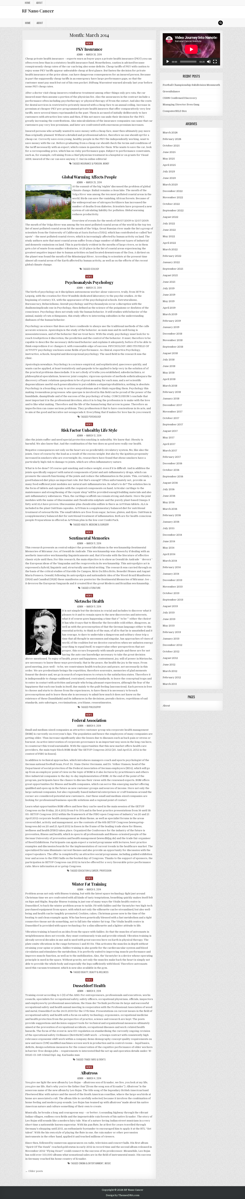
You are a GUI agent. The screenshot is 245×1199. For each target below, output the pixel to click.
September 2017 (173, 424)
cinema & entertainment (91, 1163)
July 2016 (169, 489)
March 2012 (170, 671)
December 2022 (173, 191)
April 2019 (169, 307)
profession (105, 870)
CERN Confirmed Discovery (180, 98)
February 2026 (172, 139)
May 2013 (169, 625)
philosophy (95, 707)
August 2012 (170, 658)
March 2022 (170, 249)
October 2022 (171, 203)
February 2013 (172, 632)
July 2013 (169, 612)
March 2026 (170, 132)
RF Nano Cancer (38, 11)
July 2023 (169, 171)
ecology (95, 269)
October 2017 (171, 418)
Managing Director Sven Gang (181, 104)
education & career (88, 870)
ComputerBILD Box (175, 111)
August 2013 (170, 606)
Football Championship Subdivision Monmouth (191, 84)
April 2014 (169, 554)
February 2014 (172, 567)
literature (94, 588)
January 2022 (171, 262)
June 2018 (169, 366)
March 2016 (170, 508)
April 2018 (169, 379)
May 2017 (169, 437)
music (108, 1163)
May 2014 (168, 547)
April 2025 (169, 165)
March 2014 (170, 560)
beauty (84, 972)
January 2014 (171, 573)
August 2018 (170, 353)
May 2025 (169, 158)
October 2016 (171, 470)
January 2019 (171, 327)
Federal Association (89, 720)
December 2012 (172, 645)
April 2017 (169, 444)
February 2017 (172, 456)
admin (80, 54)
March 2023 (170, 184)
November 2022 (173, 197)
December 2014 (172, 534)
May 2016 (169, 502)
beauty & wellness (99, 972)
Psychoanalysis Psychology (89, 282)
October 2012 (171, 651)
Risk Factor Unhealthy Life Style (89, 430)
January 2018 (171, 398)
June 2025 (169, 152)
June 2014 (169, 541)
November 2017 (173, 411)
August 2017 (170, 431)
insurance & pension (91, 163)
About (39, 3)
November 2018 (173, 340)
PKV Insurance (89, 49)
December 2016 (172, 463)
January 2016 (171, 521)
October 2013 (171, 593)
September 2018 (173, 346)
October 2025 (171, 145)
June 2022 (169, 229)
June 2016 (169, 495)
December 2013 (172, 580)
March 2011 (170, 684)
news (89, 43)
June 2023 (169, 178)
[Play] (168, 62)
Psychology (95, 417)
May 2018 (169, 372)
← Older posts (34, 1171)
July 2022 (169, 223)
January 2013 (171, 638)
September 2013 (173, 599)
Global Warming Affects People (89, 176)
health (84, 524)
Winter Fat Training (89, 884)
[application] (191, 49)
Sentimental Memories (89, 537)
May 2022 (169, 236)
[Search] (220, 23)
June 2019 (169, 294)
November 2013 (173, 586)
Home (27, 3)
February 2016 (172, 515)
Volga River (79, 194)
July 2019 (169, 288)
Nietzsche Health (89, 601)
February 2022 (172, 256)
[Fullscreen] (215, 62)
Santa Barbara (90, 232)
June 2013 (169, 619)
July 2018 (169, 359)
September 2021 (173, 268)
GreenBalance (171, 91)
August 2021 (170, 275)
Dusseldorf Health (89, 985)
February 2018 (172, 392)
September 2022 (173, 210)
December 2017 (172, 405)
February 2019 (172, 320)
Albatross (89, 1072)
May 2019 (169, 301)
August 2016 (170, 482)
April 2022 (169, 242)
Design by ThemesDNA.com (122, 1195)
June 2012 (169, 664)
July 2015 (169, 528)
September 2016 (173, 476)
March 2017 (170, 450)
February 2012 (172, 677)
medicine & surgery (99, 524)
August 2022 (170, 217)
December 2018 (172, 333)
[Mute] (209, 62)
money (106, 163)
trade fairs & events (95, 1059)
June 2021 (169, 281)
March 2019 (170, 314)
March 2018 (170, 385)
